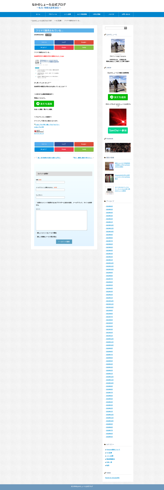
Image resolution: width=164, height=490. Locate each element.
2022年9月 (109, 272)
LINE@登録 (96, 14)
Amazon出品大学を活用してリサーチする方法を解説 (122, 177)
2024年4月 (109, 212)
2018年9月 (109, 424)
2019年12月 (110, 377)
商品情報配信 (111, 459)
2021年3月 (109, 329)
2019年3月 (109, 405)
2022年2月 (109, 294)
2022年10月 (110, 269)
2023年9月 (109, 234)
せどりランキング (39, 133)
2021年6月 (109, 320)
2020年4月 (109, 364)
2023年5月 (109, 247)
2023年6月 (109, 244)
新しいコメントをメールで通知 (46, 233)
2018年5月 (109, 437)
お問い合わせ (126, 14)
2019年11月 (110, 380)
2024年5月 (109, 209)
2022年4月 (109, 288)
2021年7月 (109, 317)
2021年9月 (109, 310)
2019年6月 (109, 395)
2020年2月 (109, 370)
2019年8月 (109, 389)
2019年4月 (109, 402)
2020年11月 (110, 342)
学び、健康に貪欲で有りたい (82, 157)
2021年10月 (110, 307)
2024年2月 (109, 219)
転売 (108, 465)
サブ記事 (48, 34)
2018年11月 (110, 418)
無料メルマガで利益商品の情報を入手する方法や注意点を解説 (122, 164)
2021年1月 (109, 336)
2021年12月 (110, 301)
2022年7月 (109, 279)
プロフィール (53, 14)
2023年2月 (109, 257)
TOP (42, 20)
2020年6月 (109, 358)
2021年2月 (109, 332)
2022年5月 (109, 285)
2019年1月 (109, 411)
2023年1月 (109, 260)
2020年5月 (109, 361)
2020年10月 (110, 345)
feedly (84, 47)
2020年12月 (110, 339)
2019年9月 (109, 386)
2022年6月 (109, 282)
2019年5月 (109, 399)
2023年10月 (110, 231)
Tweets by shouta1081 (112, 478)
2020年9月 (109, 348)
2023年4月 (109, 250)
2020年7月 (109, 354)
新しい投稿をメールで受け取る (46, 236)
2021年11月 (110, 304)
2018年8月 (109, 427)
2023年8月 (109, 238)
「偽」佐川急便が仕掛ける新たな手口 (48, 157)
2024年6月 (109, 206)
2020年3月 (109, 367)
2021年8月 (109, 313)
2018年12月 (110, 414)
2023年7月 (109, 241)
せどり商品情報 (82, 14)
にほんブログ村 (39, 127)
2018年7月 (109, 430)
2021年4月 (109, 326)
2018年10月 (110, 421)
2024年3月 (109, 216)
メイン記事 (67, 14)
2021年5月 (109, 323)
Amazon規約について (113, 449)
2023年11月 (110, 228)
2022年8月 (109, 276)
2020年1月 (109, 373)
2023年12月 (110, 225)
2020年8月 (109, 351)
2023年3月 (109, 253)
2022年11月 (110, 266)
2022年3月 (109, 291)
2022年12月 (110, 263)
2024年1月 (109, 222)
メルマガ (111, 14)
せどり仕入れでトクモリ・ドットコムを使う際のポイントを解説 (122, 189)
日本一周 (109, 462)
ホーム (38, 14)
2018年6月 (109, 433)
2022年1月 (109, 298)
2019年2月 (109, 408)
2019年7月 (109, 392)
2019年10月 (110, 383)
